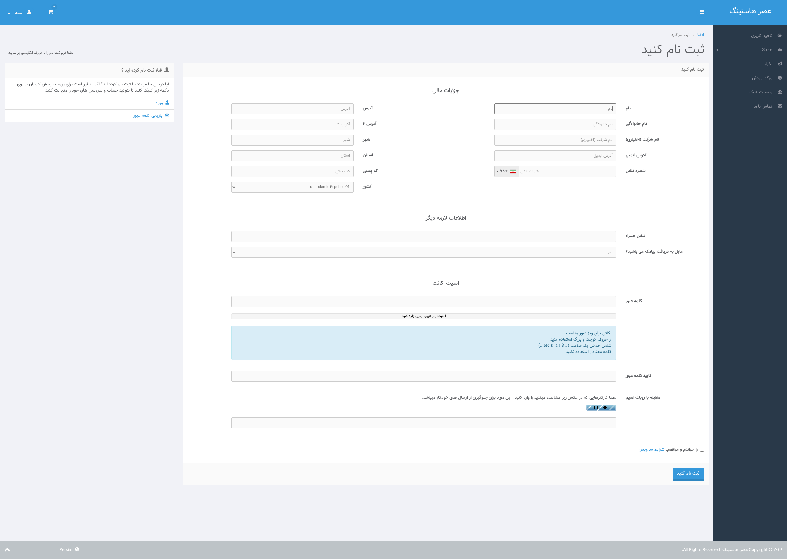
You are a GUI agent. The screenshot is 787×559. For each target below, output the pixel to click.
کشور (367, 186)
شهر (366, 139)
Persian (67, 550)
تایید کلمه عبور (638, 376)
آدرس (368, 108)
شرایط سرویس (652, 449)
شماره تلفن (636, 171)
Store (768, 50)
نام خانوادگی (636, 124)
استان (368, 155)
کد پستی (370, 171)
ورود (160, 103)
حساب (16, 13)
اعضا (700, 35)
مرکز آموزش (763, 78)
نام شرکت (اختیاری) (642, 139)
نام (628, 108)
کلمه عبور (634, 301)
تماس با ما (764, 106)
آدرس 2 (369, 124)
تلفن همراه (635, 236)
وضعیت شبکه (762, 92)
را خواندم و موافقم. (668, 450)
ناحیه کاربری (763, 36)
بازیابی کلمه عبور (149, 115)
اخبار (769, 64)
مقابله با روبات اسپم (643, 397)
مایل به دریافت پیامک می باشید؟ (654, 251)
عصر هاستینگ (750, 11)
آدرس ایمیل (636, 155)
